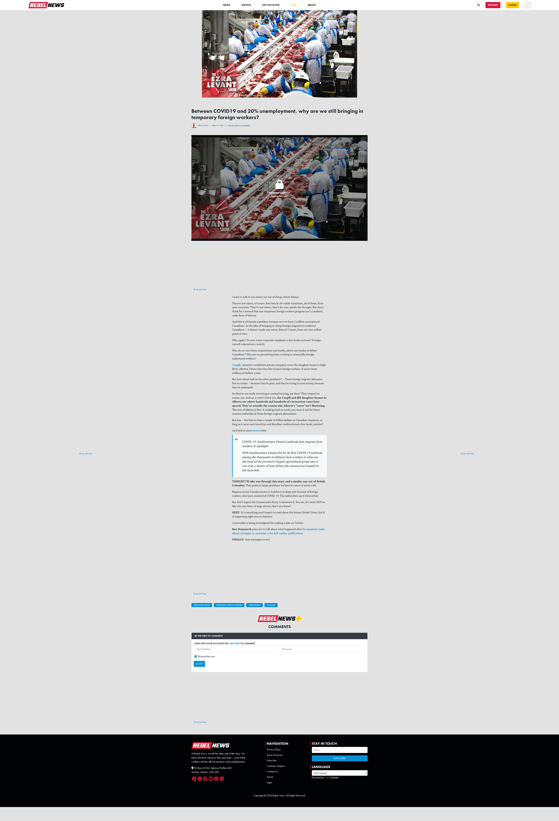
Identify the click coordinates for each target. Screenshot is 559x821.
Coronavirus (254, 605)
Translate (334, 777)
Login (269, 782)
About (312, 5)
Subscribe (271, 760)
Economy (271, 605)
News (226, 5)
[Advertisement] (91, 406)
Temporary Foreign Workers (229, 605)
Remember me (206, 656)
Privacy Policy (274, 749)
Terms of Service (275, 755)
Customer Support (275, 766)
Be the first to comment (239, 125)
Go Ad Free (86, 453)
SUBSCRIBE (234, 643)
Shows (246, 5)
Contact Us (272, 771)
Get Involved (271, 5)
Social (270, 777)
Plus (294, 5)
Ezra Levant (203, 125)
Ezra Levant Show (202, 605)
